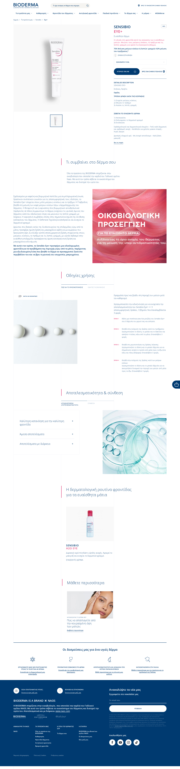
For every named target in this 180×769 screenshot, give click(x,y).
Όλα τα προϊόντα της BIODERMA (42, 732)
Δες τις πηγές (118, 142)
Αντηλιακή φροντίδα (88, 13)
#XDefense (159, 13)
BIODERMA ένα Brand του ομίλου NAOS (88, 732)
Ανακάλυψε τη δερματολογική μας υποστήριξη (32, 673)
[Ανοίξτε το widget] (176, 385)
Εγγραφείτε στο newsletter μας (123, 694)
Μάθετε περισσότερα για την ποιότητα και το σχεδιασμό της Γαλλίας (147, 671)
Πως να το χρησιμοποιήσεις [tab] (72, 287)
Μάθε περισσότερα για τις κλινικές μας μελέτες (109, 673)
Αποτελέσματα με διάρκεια (35, 444)
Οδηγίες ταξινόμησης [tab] (96, 287)
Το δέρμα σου (62, 733)
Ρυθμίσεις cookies (57, 755)
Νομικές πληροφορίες (21, 755)
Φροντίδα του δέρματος (63, 13)
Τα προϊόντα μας (23, 13)
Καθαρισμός (41, 13)
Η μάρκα (145, 13)
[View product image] (57, 68)
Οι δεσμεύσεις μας (85, 736)
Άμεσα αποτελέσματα (32, 434)
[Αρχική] (25, 5)
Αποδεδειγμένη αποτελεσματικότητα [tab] (69, 404)
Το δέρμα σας (130, 13)
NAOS (15, 731)
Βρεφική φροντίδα (41, 746)
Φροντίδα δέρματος (42, 740)
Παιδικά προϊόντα (110, 13)
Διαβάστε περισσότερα (75, 630)
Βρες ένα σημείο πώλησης (152, 71)
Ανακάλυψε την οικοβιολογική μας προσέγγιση (70, 671)
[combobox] (140, 62)
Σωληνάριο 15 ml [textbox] (122, 62)
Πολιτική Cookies (40, 755)
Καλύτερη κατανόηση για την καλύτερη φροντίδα (42, 422)
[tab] (74, 287)
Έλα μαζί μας (83, 740)
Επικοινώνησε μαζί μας (29, 693)
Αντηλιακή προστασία (43, 743)
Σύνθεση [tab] (91, 403)
